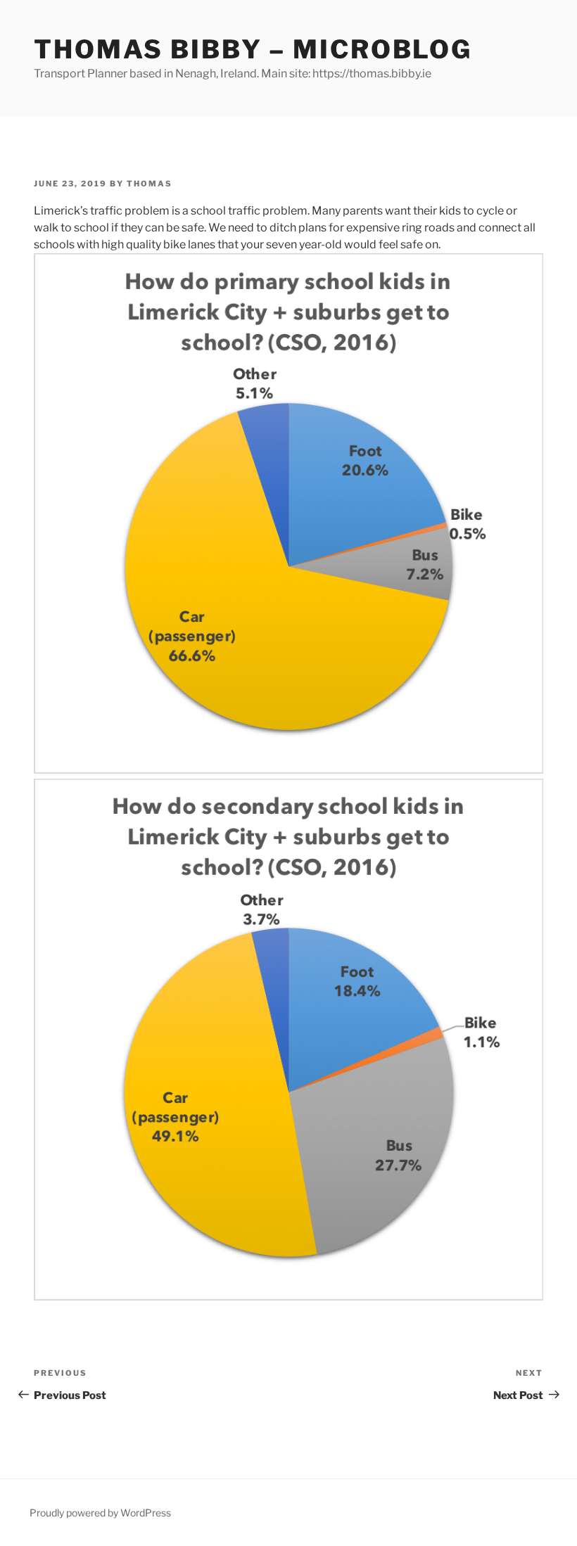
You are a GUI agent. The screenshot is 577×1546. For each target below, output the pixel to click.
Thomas (149, 184)
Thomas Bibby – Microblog (253, 49)
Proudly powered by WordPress (100, 1513)
